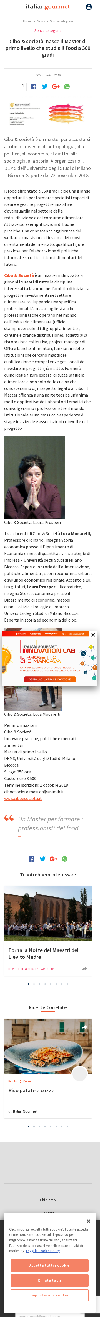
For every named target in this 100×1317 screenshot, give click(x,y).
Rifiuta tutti (49, 1280)
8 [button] (67, 984)
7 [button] (62, 984)
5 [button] (51, 984)
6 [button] (56, 984)
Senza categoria (61, 21)
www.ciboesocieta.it (23, 798)
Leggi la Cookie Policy (43, 1251)
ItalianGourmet (25, 1111)
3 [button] (39, 984)
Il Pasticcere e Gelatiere (37, 968)
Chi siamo (48, 1199)
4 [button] (45, 984)
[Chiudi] (88, 1221)
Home (27, 21)
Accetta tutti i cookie (49, 1265)
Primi (27, 1081)
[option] (48, 931)
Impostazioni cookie (49, 1295)
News (41, 21)
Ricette (13, 1081)
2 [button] (34, 984)
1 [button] (28, 984)
